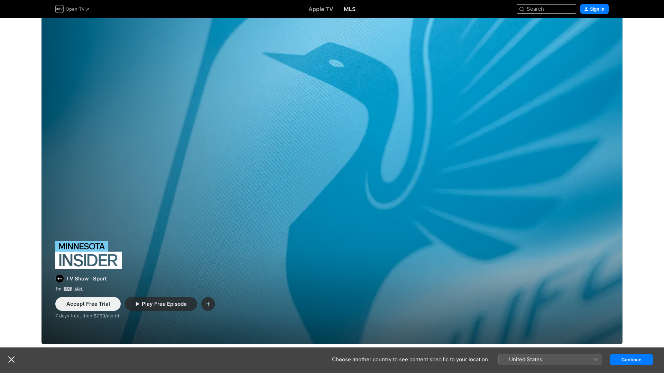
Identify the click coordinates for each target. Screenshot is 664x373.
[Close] (11, 359)
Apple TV (320, 9)
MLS (350, 9)
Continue (631, 359)
